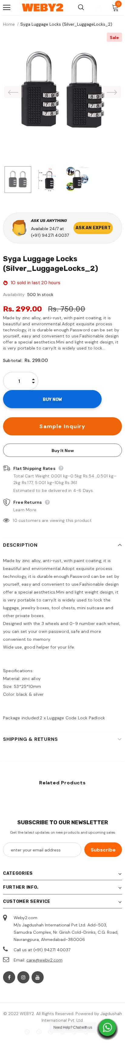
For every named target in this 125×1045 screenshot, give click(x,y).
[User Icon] (99, 8)
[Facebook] (9, 977)
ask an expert (93, 227)
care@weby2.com (44, 960)
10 (15, 520)
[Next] (112, 92)
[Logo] (43, 8)
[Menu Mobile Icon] (6, 7)
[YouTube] (38, 977)
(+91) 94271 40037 (50, 235)
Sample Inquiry (62, 426)
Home (9, 24)
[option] (62, 92)
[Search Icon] (81, 8)
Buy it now (63, 450)
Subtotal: (12, 360)
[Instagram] (23, 977)
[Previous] (13, 92)
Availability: (14, 294)
